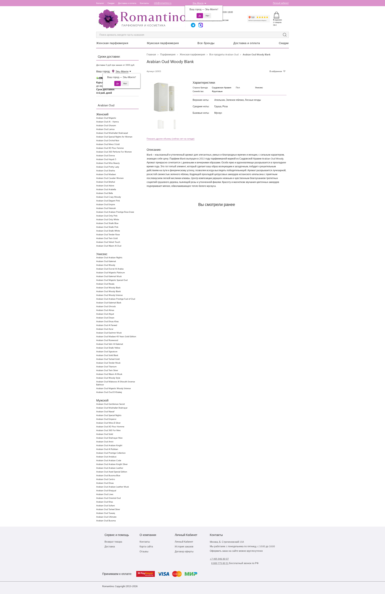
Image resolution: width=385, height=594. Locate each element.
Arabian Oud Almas (105, 310)
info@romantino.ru (162, 3)
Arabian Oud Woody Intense (109, 295)
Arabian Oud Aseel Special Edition (111, 471)
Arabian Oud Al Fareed (106, 325)
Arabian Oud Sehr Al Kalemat (109, 344)
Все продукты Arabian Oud (224, 54)
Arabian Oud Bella (104, 193)
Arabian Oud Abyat (105, 313)
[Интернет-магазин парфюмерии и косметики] (141, 19)
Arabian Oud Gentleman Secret (110, 404)
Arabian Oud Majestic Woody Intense (113, 388)
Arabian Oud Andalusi (106, 456)
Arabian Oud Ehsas (105, 482)
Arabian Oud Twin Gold (107, 238)
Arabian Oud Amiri (104, 441)
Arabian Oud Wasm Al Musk (109, 374)
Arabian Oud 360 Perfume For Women (114, 151)
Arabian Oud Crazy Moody (108, 196)
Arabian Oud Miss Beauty (108, 163)
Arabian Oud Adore (105, 185)
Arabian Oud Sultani (105, 505)
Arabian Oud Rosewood (107, 340)
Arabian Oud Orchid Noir (107, 140)
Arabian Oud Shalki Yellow (108, 347)
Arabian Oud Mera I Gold (108, 144)
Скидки (111, 3)
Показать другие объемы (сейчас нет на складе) (170, 138)
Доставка (110, 546)
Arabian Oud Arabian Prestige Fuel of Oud (115, 298)
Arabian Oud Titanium (106, 366)
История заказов (184, 546)
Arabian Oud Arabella (106, 189)
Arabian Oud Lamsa (105, 129)
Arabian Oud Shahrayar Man (109, 437)
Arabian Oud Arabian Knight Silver (112, 464)
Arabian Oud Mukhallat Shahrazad (112, 132)
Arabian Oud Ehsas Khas (107, 321)
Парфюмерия (168, 54)
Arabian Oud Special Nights (108, 415)
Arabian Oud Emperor (106, 419)
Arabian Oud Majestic (106, 117)
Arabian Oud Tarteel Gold (108, 359)
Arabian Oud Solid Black (107, 355)
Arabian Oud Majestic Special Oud (112, 280)
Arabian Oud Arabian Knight (109, 445)
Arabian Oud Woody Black (108, 287)
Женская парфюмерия (112, 43)
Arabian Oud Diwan (105, 317)
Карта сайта (146, 546)
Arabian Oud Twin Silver (107, 370)
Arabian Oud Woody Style (108, 377)
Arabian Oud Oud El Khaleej (109, 392)
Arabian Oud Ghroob (106, 306)
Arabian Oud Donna (105, 155)
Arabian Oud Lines (104, 494)
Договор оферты (184, 551)
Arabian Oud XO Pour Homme (110, 426)
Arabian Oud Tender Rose (108, 234)
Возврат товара (113, 541)
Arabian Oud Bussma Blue (108, 475)
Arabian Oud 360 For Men (108, 430)
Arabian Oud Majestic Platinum (110, 272)
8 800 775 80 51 (220, 563)
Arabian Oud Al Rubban (107, 449)
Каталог (100, 3)
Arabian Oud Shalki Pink (107, 226)
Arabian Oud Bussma (106, 520)
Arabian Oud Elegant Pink (108, 200)
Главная (151, 54)
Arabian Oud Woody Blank (108, 291)
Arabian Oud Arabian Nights (109, 257)
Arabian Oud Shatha (105, 170)
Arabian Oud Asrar (104, 328)
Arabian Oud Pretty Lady (107, 166)
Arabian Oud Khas (104, 501)
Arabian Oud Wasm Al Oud (108, 245)
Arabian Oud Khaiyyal (106, 490)
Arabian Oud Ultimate (106, 516)
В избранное (276, 71)
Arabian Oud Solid (104, 434)
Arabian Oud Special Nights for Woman (114, 136)
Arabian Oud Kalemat (106, 261)
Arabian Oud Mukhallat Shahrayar (112, 407)
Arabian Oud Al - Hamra (107, 121)
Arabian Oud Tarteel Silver (108, 509)
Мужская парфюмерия (163, 43)
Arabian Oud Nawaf (105, 411)
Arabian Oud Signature (106, 351)
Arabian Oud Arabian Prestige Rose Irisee (115, 211)
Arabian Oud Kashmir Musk (109, 332)
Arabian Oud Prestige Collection (111, 452)
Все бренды (206, 43)
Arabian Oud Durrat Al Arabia (109, 268)
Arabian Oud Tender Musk (108, 362)
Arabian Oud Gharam (106, 125)
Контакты (144, 3)
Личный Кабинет (184, 541)
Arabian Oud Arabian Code (108, 460)
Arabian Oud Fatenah (106, 208)
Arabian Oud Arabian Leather (109, 467)
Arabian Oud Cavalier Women (110, 178)
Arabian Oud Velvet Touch (108, 242)
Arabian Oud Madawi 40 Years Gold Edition (116, 336)
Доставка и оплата (127, 3)
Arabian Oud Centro (105, 479)
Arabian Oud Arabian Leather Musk (112, 486)
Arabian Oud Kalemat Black (108, 302)
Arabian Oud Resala (105, 283)
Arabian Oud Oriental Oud (108, 498)
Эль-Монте (197, 3)
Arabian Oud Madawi (106, 174)
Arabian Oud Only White (107, 219)
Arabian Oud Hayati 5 (106, 159)
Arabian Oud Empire (105, 204)
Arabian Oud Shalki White (108, 230)
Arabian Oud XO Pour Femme (110, 148)
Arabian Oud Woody (105, 265)
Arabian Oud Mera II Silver (108, 422)
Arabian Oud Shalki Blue (107, 223)
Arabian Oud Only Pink (106, 215)
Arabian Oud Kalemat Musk (109, 276)
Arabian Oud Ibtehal (105, 181)
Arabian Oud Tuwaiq (105, 513)
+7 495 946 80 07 (219, 558)
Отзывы (144, 551)
